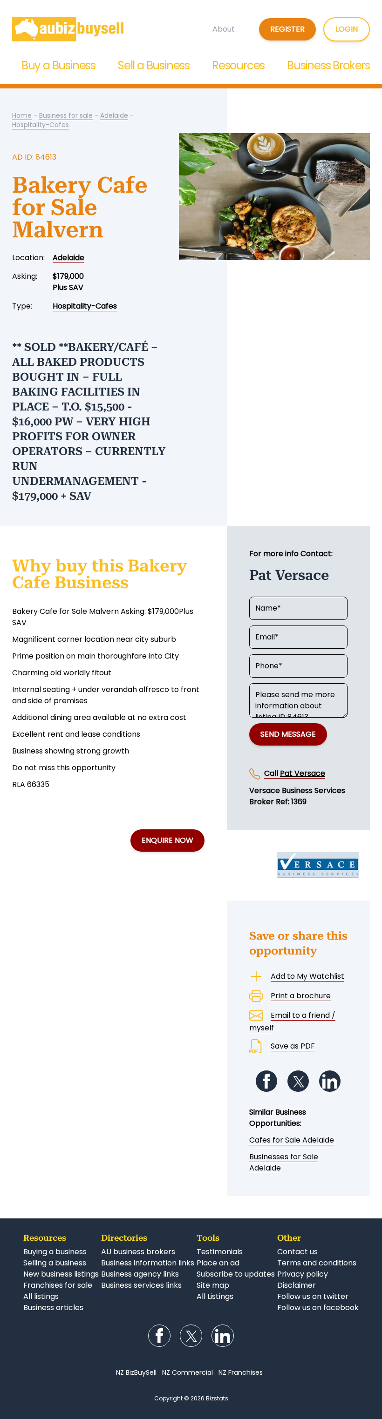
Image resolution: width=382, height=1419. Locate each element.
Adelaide (114, 115)
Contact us (297, 1251)
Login (346, 29)
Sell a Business (154, 65)
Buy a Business (58, 65)
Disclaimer (296, 1285)
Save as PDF (293, 1046)
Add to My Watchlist (307, 976)
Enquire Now (167, 840)
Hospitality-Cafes (40, 124)
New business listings (61, 1274)
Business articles (53, 1307)
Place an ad (218, 1263)
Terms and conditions (316, 1263)
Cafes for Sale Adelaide (291, 1140)
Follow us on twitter (312, 1296)
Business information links (147, 1263)
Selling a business (54, 1263)
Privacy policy (302, 1274)
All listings (41, 1296)
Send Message (288, 734)
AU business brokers (138, 1251)
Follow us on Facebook (266, 1081)
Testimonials (220, 1251)
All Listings (215, 1296)
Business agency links (140, 1274)
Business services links (141, 1285)
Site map (213, 1285)
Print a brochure (301, 995)
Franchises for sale (57, 1285)
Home (22, 115)
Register (287, 29)
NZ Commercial (187, 1372)
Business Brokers (328, 65)
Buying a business (55, 1251)
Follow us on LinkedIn (330, 1081)
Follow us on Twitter (298, 1081)
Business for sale (66, 115)
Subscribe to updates (236, 1274)
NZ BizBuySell (136, 1372)
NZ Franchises (240, 1372)
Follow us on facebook (318, 1307)
